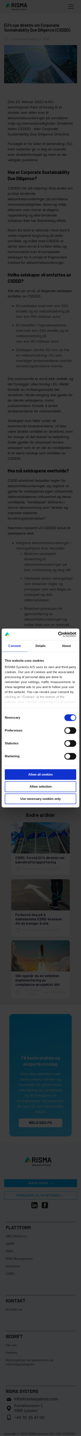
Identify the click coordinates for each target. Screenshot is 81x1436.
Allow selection (40, 786)
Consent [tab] (14, 646)
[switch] (70, 730)
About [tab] (66, 646)
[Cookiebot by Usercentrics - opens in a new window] (58, 634)
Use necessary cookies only (40, 798)
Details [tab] (41, 646)
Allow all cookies (40, 774)
